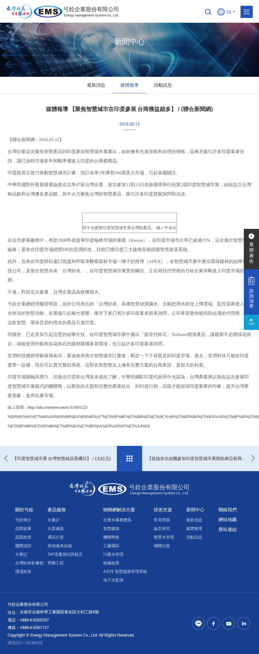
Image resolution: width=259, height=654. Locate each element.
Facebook (213, 623)
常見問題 (162, 519)
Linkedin (244, 623)
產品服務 (57, 509)
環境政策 (23, 571)
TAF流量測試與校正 (65, 554)
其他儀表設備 (60, 545)
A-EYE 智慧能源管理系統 (125, 571)
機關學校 (111, 537)
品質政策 (23, 537)
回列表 (129, 458)
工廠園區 (111, 545)
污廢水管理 (113, 554)
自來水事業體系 (117, 519)
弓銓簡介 (23, 519)
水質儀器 (56, 528)
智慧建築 (111, 528)
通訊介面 (56, 537)
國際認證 (23, 545)
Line (198, 623)
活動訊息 (163, 85)
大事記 (21, 554)
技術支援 (163, 509)
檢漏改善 (111, 562)
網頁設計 (16, 642)
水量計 (54, 519)
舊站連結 (228, 529)
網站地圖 (228, 519)
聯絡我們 (228, 509)
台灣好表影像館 (29, 562)
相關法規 (162, 545)
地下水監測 (113, 580)
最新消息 (96, 85)
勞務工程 (56, 562)
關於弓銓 (24, 509)
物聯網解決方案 (119, 509)
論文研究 (162, 528)
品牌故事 (23, 528)
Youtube (228, 623)
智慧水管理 (164, 537)
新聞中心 (195, 509)
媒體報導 (129, 85)
